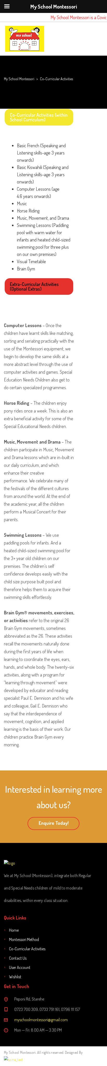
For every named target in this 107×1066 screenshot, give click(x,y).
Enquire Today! (54, 823)
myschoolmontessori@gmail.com (41, 1019)
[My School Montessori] (24, 39)
